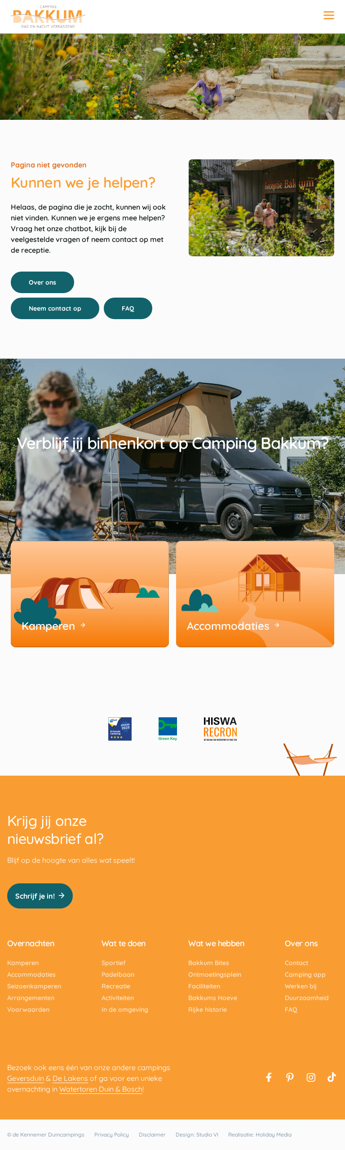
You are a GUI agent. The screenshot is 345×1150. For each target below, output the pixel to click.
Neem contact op (55, 308)
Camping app (305, 974)
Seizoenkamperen (34, 986)
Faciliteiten (204, 986)
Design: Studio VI (197, 1134)
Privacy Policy (111, 1134)
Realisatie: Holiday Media (260, 1134)
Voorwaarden (28, 1009)
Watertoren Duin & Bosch (100, 1088)
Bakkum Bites (208, 963)
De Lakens (70, 1078)
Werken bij (301, 986)
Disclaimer (152, 1134)
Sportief (114, 963)
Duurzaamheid (307, 998)
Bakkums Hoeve (212, 998)
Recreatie (116, 986)
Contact (296, 963)
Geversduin (25, 1078)
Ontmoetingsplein (214, 974)
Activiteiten (118, 998)
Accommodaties (31, 974)
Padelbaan (118, 974)
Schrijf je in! (35, 895)
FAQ (128, 308)
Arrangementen (30, 998)
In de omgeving (125, 1009)
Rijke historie (207, 1009)
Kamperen (23, 963)
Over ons (42, 282)
